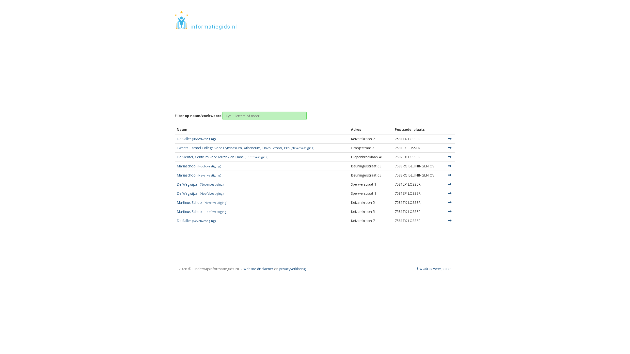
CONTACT (442, 15)
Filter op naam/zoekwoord (198, 115)
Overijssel (314, 67)
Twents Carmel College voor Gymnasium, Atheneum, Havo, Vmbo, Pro (246, 148)
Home (296, 67)
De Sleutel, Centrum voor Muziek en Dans (222, 157)
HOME (423, 15)
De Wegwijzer (200, 184)
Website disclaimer (258, 268)
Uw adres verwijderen (434, 268)
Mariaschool (199, 166)
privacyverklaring (292, 268)
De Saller (196, 138)
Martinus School (202, 202)
